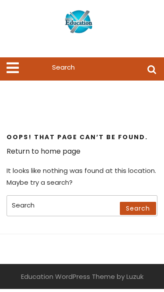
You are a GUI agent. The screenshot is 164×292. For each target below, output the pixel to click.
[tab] (13, 68)
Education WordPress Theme (68, 276)
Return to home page (43, 151)
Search (151, 69)
